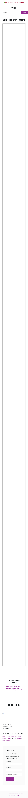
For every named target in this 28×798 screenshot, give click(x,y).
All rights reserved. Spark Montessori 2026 (15, 794)
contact (4, 738)
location (10, 738)
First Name (8, 761)
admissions (14, 736)
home (3, 736)
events (8, 736)
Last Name (8, 767)
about (19, 736)
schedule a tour (6, 740)
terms (14, 738)
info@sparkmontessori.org (12, 730)
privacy (19, 738)
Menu (14, 8)
